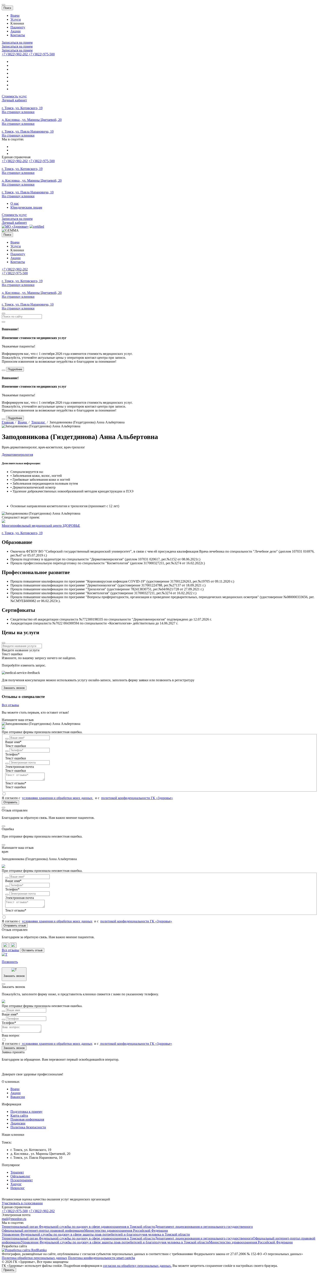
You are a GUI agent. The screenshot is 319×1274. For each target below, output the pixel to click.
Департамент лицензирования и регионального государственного (204, 1226)
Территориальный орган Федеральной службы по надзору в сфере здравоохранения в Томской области (78, 1226)
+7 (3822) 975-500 (42, 161)
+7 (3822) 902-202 (15, 161)
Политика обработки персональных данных (34, 1258)
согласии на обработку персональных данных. (137, 1265)
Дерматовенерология (17, 454)
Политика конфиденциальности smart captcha (101, 1258)
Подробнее (15, 369)
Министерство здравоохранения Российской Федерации (126, 1230)
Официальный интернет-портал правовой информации (43, 1230)
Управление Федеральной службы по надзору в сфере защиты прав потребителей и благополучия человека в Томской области (96, 1234)
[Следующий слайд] (13, 945)
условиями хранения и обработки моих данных (57, 798)
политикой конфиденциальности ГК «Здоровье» (137, 798)
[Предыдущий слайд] (5, 945)
